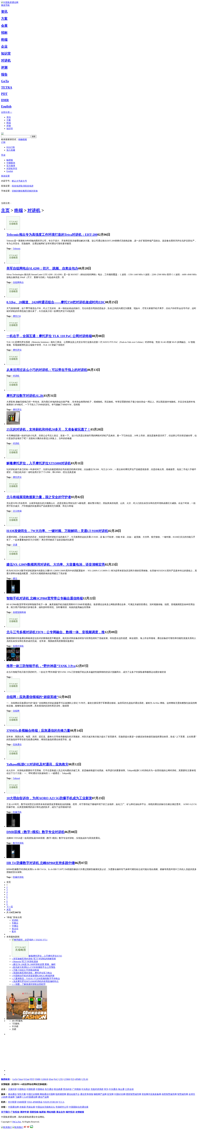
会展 (4, 25)
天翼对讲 (12, 1089)
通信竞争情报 (86, 1094)
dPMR (78, 1079)
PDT (4, 93)
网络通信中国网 (47, 1094)
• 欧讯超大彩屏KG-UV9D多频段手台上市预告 (33, 967)
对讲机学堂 (11, 168)
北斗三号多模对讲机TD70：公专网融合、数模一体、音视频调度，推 (55, 632)
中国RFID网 (120, 1094)
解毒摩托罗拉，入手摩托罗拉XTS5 (45, 956)
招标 (4, 32)
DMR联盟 (21, 1102)
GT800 (67, 1079)
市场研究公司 (61, 1107)
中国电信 (21, 1089)
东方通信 (49, 1089)
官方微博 (10, 166)
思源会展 (30, 1107)
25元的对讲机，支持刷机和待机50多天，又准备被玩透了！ (48, 429)
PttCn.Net (16, 1122)
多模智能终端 (19, 612)
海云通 (121, 1089)
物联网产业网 (100, 1094)
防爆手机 (17, 812)
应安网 (110, 1094)
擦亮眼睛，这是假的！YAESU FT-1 (30, 940)
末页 (8, 909)
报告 (4, 74)
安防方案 (21, 1094)
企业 (4, 46)
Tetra (20, 1079)
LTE (61, 1079)
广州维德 (76, 1089)
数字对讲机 (18, 843)
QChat (26, 1079)
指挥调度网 (60, 1094)
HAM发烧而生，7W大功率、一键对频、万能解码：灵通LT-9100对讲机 (57, 531)
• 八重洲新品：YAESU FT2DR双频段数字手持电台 (36, 978)
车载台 (15, 923)
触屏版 (9, 160)
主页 (5, 210)
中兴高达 (85, 1089)
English (6, 106)
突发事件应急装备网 (151, 1094)
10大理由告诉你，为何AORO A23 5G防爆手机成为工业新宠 (49, 798)
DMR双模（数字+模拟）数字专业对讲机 (35, 832)
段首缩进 (16, 186)
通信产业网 (43, 1097)
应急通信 (17, 744)
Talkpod (16, 778)
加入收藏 (10, 150)
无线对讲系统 (97, 1089)
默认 (14, 181)
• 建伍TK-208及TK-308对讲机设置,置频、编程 (33, 964)
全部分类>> (6, 112)
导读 (3, 155)
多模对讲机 (18, 646)
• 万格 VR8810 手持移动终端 (25, 970)
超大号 (23, 181)
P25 (72, 1079)
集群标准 (5, 1079)
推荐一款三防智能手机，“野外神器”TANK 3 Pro (41, 666)
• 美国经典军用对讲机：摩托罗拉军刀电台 (32, 973)
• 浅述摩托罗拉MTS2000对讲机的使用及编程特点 (35, 981)
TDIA (29, 1102)
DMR (5, 100)
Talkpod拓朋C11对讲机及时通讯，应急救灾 (37, 764)
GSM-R (44, 1079)
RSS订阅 (10, 147)
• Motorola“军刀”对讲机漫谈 (25, 961)
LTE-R (85, 1079)
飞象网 (18, 1097)
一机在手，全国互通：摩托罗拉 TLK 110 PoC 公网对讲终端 (49, 336)
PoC (56, 1079)
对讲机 (6, 60)
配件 (14, 931)
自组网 (16, 711)
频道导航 (5, 5)
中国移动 (40, 1089)
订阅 (3, 142)
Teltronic (16, 248)
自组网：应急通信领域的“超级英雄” (32, 697)
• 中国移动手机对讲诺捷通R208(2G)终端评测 (33, 976)
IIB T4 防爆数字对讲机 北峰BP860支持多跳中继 (40, 863)
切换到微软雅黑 (19, 191)
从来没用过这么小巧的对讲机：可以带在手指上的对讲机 (46, 370)
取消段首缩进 (26, 186)
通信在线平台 (73, 1094)
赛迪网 (11, 1097)
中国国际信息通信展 (78, 1107)
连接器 (22, 1107)
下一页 (9, 907)
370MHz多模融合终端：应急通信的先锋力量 (38, 730)
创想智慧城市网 (169, 1094)
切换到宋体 (32, 191)
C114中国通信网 (29, 1097)
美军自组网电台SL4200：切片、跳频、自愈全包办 (42, 268)
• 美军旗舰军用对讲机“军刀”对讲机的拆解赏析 (34, 959)
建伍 (15, 578)
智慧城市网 (182, 1094)
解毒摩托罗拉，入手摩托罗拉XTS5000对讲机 (38, 463)
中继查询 (10, 163)
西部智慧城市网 (133, 1094)
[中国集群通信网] (9, 2)
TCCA (61, 1102)
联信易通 (58, 1089)
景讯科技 (67, 1089)
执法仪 (15, 929)
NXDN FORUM (50, 1102)
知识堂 (6, 53)
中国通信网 (13, 1107)
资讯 (4, 11)
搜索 (33, 136)
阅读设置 (5, 176)
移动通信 (12, 1094)
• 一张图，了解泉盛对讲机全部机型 (29, 984)
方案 (4, 18)
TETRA (6, 87)
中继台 (15, 926)
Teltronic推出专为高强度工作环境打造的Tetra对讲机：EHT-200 (51, 234)
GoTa (5, 81)
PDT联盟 (12, 1102)
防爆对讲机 (18, 877)
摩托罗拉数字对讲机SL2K (25, 395)
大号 (18, 181)
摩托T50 (17, 316)
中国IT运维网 (32, 1094)
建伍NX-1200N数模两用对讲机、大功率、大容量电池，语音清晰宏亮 (55, 564)
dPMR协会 (38, 1102)
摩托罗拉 (17, 350)
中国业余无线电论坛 (45, 1107)
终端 (4, 39)
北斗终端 (17, 511)
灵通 (15, 545)
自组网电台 (18, 282)
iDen (51, 1079)
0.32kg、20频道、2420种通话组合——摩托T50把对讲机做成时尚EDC (55, 302)
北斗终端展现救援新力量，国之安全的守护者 (38, 497)
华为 (106, 1089)
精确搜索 (22, 139)
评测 (4, 67)
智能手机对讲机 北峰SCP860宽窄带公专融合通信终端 (44, 598)
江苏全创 (129, 1089)
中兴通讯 (113, 1089)
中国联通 (30, 1089)
